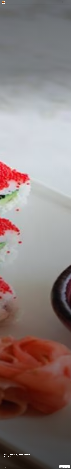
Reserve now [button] (66, 2)
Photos (41, 2)
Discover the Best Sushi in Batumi (17, 456)
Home (37, 2)
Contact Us (54, 2)
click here (67, 467)
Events (45, 2)
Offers (50, 2)
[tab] (5, 467)
